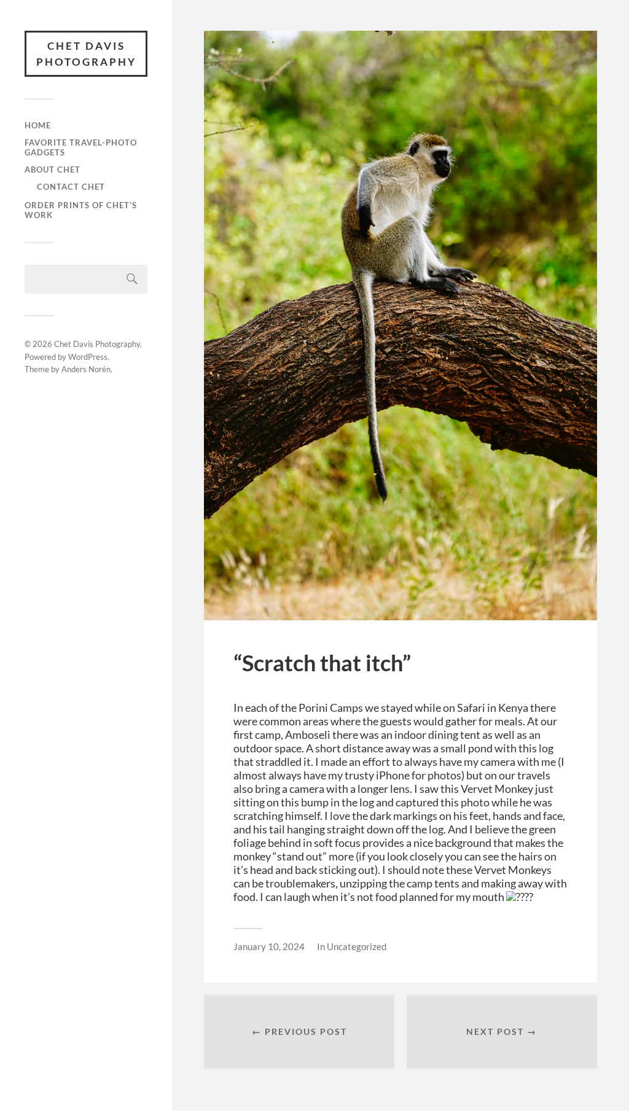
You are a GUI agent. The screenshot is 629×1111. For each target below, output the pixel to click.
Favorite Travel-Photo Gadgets (81, 147)
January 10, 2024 (269, 946)
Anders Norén (86, 369)
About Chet (52, 169)
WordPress (87, 357)
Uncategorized (356, 946)
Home (38, 125)
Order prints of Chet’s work (81, 210)
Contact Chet (71, 187)
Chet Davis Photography (86, 53)
